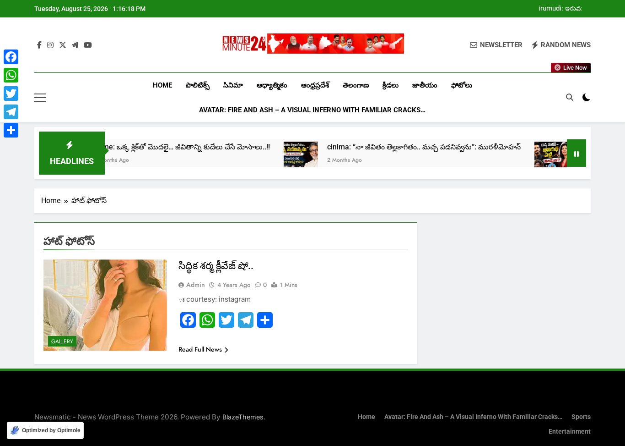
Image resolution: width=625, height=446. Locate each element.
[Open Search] (569, 97)
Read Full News (200, 349)
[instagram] (50, 45)
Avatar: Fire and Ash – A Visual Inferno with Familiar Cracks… (312, 110)
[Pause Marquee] (576, 153)
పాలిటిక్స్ (198, 85)
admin (195, 284)
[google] (75, 45)
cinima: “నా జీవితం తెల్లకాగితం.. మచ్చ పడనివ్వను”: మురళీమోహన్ (410, 147)
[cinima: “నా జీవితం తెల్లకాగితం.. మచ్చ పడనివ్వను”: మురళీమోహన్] (287, 159)
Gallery (62, 341)
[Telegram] (11, 112)
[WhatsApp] (11, 75)
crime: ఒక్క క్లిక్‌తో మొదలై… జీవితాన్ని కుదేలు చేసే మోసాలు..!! (168, 147)
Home (162, 85)
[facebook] (39, 45)
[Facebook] (11, 57)
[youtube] (88, 45)
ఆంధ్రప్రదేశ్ (315, 85)
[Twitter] (11, 93)
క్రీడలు (391, 85)
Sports (581, 417)
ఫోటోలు (461, 85)
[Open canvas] (40, 97)
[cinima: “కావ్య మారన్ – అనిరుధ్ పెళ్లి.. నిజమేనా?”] (538, 159)
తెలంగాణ (356, 85)
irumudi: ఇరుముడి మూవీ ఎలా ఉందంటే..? (564, 8)
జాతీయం (424, 85)
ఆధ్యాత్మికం (272, 85)
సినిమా (233, 85)
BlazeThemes (243, 417)
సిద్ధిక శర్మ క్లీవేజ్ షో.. (215, 265)
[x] (62, 45)
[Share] (11, 130)
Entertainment (570, 431)
